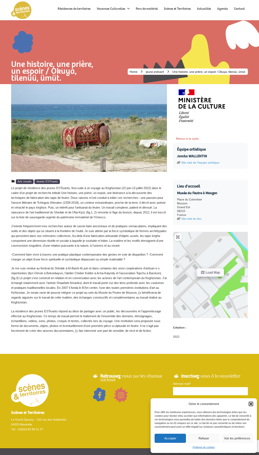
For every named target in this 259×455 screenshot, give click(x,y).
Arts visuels (25, 181)
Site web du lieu (191, 218)
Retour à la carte (187, 138)
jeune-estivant (155, 71)
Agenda (222, 8)
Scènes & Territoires (177, 8)
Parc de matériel (147, 8)
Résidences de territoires (74, 8)
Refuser (203, 438)
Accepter (170, 438)
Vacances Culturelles (111, 8)
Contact (239, 8)
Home (133, 71)
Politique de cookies (204, 447)
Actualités (204, 8)
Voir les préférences (237, 438)
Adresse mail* (182, 383)
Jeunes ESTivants (47, 181)
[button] (251, 404)
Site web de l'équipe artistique (200, 162)
